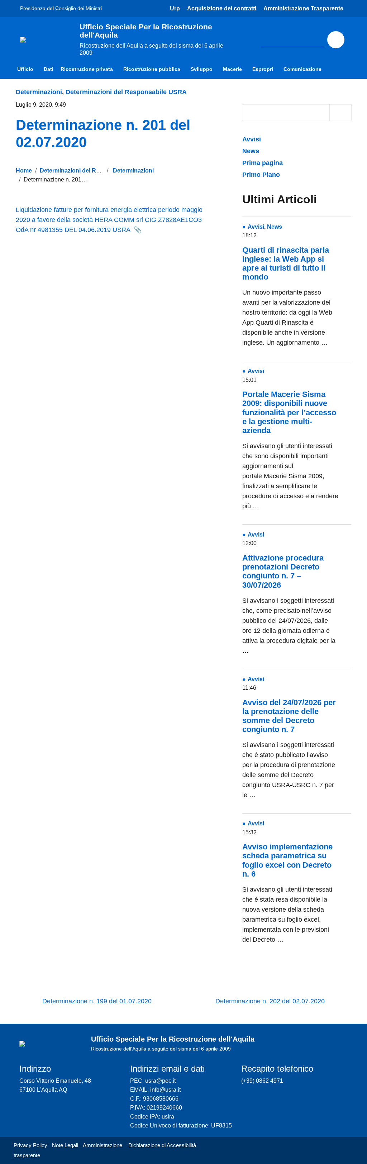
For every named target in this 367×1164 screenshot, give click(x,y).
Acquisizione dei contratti (221, 8)
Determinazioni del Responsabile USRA (126, 92)
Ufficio (25, 69)
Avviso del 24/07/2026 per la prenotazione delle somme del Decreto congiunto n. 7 (289, 716)
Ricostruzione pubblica (151, 69)
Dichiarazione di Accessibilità (162, 1145)
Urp (175, 8)
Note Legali (65, 1145)
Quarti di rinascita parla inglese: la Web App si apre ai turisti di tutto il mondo (285, 264)
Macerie (232, 69)
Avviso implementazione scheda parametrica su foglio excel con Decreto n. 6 (287, 860)
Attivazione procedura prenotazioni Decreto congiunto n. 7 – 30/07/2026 (283, 571)
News (250, 151)
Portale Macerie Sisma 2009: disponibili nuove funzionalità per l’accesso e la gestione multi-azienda (289, 412)
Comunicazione (302, 69)
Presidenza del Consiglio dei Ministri (61, 8)
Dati (48, 69)
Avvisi (252, 139)
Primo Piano (261, 174)
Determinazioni (39, 92)
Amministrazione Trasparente (303, 8)
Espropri (262, 69)
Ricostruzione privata (87, 69)
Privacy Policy (30, 1145)
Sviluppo (202, 69)
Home (24, 170)
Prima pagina (262, 162)
